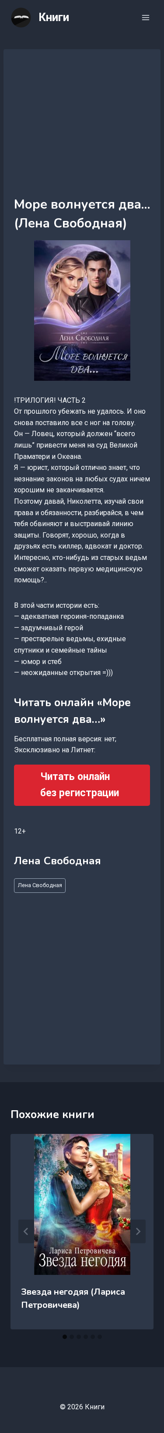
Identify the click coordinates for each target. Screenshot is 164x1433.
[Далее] (138, 1231)
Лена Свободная (40, 885)
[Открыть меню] (145, 17)
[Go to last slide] (26, 1231)
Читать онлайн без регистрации (79, 785)
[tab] (65, 1337)
